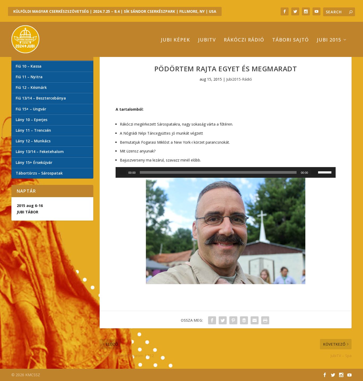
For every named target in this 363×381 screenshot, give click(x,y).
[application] (226, 172)
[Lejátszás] (123, 172)
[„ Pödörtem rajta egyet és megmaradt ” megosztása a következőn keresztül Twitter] (222, 320)
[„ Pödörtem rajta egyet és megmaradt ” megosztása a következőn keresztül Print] (265, 320)
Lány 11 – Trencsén (33, 130)
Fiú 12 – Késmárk (31, 87)
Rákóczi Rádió (244, 40)
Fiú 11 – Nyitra (29, 76)
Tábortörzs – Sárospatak (39, 173)
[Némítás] (314, 172)
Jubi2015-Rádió (239, 79)
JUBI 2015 (329, 40)
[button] (225, 231)
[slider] (325, 172)
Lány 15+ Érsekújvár (34, 162)
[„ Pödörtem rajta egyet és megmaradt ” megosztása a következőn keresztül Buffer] (244, 320)
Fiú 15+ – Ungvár (31, 108)
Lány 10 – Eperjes (31, 119)
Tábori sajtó (290, 40)
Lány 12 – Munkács (33, 140)
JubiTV (207, 40)
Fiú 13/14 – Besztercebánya (41, 98)
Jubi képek (175, 40)
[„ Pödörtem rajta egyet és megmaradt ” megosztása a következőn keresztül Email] (254, 320)
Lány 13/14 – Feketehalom (40, 151)
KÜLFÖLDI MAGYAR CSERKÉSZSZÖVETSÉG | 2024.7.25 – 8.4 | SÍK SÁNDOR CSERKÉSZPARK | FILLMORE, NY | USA (114, 11)
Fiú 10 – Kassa (28, 66)
